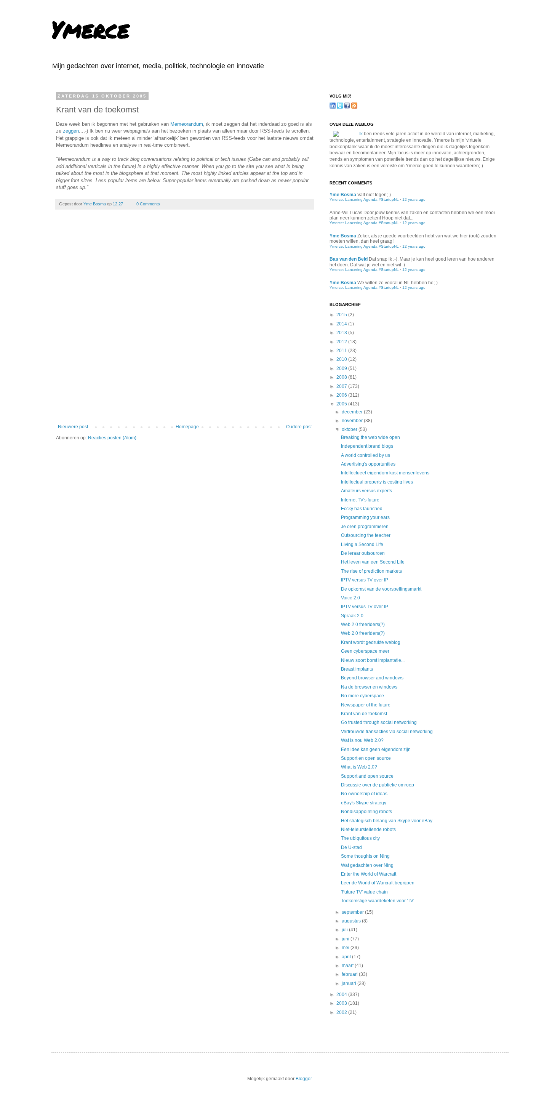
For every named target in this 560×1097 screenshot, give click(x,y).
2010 (342, 359)
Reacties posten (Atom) (112, 437)
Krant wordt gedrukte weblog (370, 642)
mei (346, 947)
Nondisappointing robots (366, 811)
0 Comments (148, 204)
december (353, 412)
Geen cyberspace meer (365, 651)
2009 (342, 368)
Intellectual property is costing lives (377, 482)
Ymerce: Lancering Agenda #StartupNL (364, 199)
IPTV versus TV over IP (364, 580)
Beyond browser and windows (372, 678)
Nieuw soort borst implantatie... (373, 660)
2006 (342, 395)
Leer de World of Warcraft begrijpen (377, 883)
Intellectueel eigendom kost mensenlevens (385, 473)
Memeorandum (186, 124)
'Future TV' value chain (364, 892)
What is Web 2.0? (359, 767)
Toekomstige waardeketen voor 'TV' (377, 900)
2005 (342, 404)
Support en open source (366, 758)
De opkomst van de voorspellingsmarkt (381, 589)
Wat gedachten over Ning (367, 865)
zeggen (71, 131)
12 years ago (414, 199)
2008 (342, 377)
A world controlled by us (365, 455)
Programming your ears (365, 517)
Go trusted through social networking (379, 722)
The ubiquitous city (360, 838)
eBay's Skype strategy (363, 803)
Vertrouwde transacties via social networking (387, 731)
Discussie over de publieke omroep (377, 785)
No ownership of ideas (364, 793)
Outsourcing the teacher (365, 535)
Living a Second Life (362, 544)
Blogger (304, 1078)
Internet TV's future (360, 500)
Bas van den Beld (349, 259)
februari (350, 974)
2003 (342, 1003)
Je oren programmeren (365, 526)
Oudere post (299, 426)
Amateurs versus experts (366, 490)
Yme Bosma (95, 204)
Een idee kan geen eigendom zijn (376, 749)
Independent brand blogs (367, 446)
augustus (352, 921)
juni (346, 939)
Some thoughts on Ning (365, 856)
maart (348, 965)
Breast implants (357, 669)
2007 (342, 386)
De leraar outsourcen (363, 553)
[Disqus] (185, 322)
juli (345, 929)
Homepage (187, 426)
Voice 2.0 (350, 598)
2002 (342, 1012)
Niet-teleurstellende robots (368, 829)
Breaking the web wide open (370, 437)
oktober (350, 429)
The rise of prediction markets (371, 571)
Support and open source (367, 776)
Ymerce (90, 29)
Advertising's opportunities (368, 464)
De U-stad (351, 847)
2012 (342, 341)
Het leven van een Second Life (373, 562)
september (353, 912)
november (353, 420)
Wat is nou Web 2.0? (362, 740)
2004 (342, 994)
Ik (361, 133)
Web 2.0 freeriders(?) (363, 624)
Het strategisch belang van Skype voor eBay (386, 820)
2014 (342, 324)
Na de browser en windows (369, 687)
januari (349, 983)
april (347, 956)
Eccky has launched (361, 508)
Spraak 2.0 (352, 615)
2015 (342, 314)
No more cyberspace (362, 695)
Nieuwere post (73, 426)
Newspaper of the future (365, 705)
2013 (342, 332)
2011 (342, 350)
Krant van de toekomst (364, 713)
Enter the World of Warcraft (368, 874)
